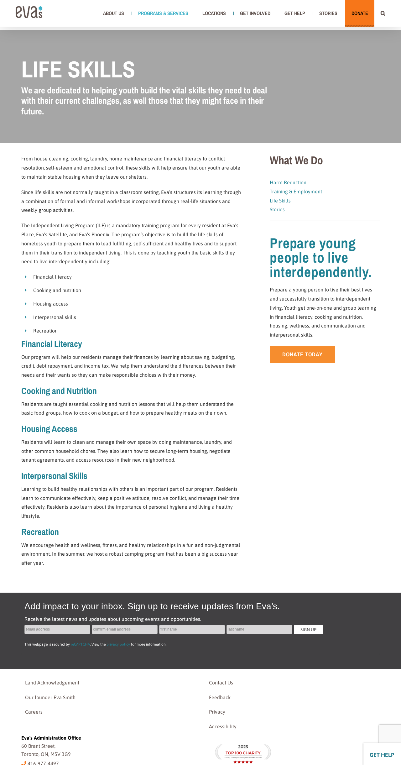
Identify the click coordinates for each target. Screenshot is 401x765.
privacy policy (118, 644)
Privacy (217, 712)
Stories (277, 209)
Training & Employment (296, 191)
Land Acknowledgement (52, 682)
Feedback (220, 697)
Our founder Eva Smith (50, 697)
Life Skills (281, 200)
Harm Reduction (288, 182)
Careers (34, 712)
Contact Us (221, 682)
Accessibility (223, 726)
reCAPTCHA (80, 644)
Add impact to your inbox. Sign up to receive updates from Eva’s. (152, 606)
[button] (383, 13)
